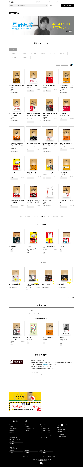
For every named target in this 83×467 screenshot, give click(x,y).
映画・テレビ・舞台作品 (45, 432)
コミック (12, 435)
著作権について (58, 1)
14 (44, 216)
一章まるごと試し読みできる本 (47, 435)
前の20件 (27, 216)
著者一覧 (12, 443)
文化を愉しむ (62, 53)
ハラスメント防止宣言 (46, 456)
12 (39, 216)
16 (49, 216)
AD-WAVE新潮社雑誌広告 (62, 436)
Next (73, 25)
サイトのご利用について (27, 456)
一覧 (25, 421)
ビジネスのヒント (25, 57)
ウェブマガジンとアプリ (30, 428)
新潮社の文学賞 (13, 452)
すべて (13, 49)
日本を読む (43, 53)
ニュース (44, 1)
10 (35, 216)
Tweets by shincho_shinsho (15, 384)
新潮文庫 (12, 430)
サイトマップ (57, 456)
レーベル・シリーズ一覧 (15, 439)
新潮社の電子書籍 (13, 437)
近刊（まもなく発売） (45, 428)
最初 (21, 216)
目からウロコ (52, 53)
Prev (10, 25)
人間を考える (14, 53)
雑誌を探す (28, 426)
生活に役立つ (14, 57)
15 (46, 216)
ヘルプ (52, 456)
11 (37, 216)
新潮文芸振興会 (61, 434)
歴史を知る (24, 53)
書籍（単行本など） (14, 428)
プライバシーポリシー (36, 456)
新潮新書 (12, 432)
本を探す (12, 426)
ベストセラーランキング (45, 430)
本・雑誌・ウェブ (68, 5)
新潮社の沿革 (43, 450)
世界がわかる (33, 53)
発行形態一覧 (12, 441)
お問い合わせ (51, 1)
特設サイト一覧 (44, 437)
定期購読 (27, 430)
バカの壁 (53, 362)
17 (51, 216)
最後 (62, 216)
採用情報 (38, 1)
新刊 (41, 426)
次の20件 (55, 216)
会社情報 (33, 1)
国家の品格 (45, 364)
